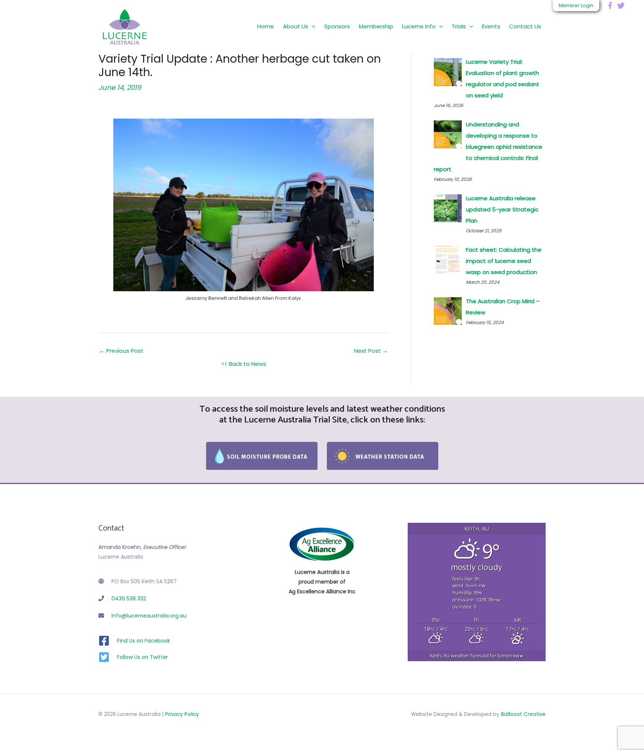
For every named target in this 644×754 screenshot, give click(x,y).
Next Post (371, 351)
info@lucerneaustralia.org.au (148, 615)
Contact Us (525, 26)
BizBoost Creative (523, 714)
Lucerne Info (419, 26)
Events (491, 26)
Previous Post (121, 351)
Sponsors (337, 26)
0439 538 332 (128, 598)
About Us (295, 26)
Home (265, 26)
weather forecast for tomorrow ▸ (476, 656)
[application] (311, 26)
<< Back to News (243, 364)
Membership (376, 26)
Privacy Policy (182, 714)
